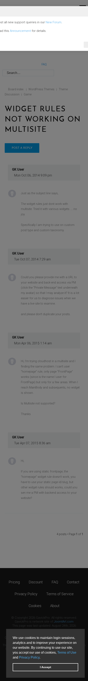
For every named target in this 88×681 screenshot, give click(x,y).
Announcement (20, 31)
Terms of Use (66, 652)
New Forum (53, 22)
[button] (41, 657)
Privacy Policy (29, 657)
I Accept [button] (45, 667)
